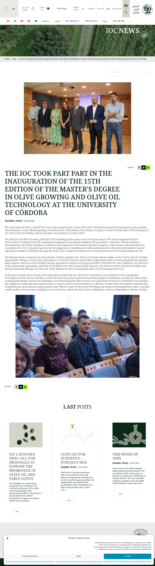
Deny (79, 556)
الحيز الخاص (6, 8)
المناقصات (91, 9)
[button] (7, 538)
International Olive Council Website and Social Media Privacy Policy (127, 561)
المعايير (57, 21)
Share (132, 167)
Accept (128, 556)
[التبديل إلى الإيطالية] (15, 21)
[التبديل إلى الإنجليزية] (29, 21)
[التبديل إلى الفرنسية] (22, 21)
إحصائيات (45, 21)
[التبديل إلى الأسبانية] (8, 21)
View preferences (30, 556)
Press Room (91, 21)
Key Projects (72, 21)
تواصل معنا (42, 8)
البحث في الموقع (25, 8)
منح (83, 9)
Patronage (62, 9)
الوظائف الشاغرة (76, 8)
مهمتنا (104, 21)
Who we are (118, 21)
